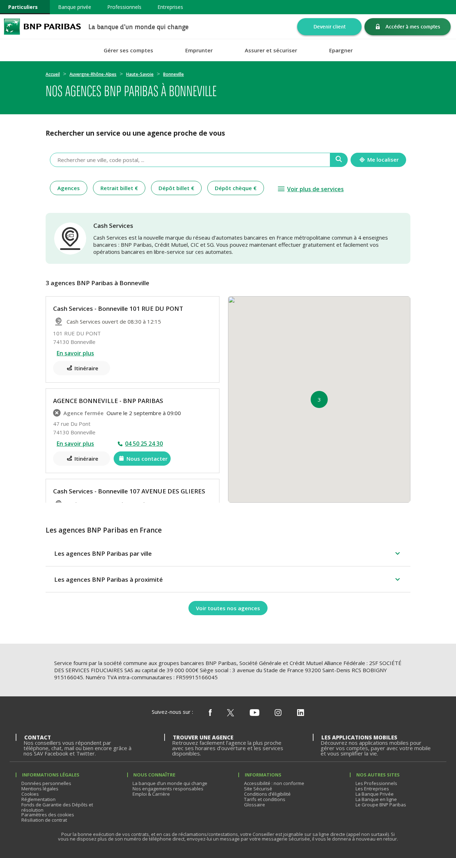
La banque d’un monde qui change (170, 783)
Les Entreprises (372, 788)
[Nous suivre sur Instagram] (278, 713)
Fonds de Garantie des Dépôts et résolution (57, 807)
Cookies (30, 794)
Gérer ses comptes (128, 50)
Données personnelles (46, 783)
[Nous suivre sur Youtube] (254, 713)
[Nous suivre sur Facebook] (210, 713)
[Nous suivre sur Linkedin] (300, 713)
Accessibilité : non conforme (274, 783)
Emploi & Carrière (151, 794)
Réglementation (38, 799)
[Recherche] (339, 160)
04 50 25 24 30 (144, 444)
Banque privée (74, 7)
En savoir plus (75, 353)
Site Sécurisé (258, 788)
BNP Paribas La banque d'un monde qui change (42, 26)
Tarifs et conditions (264, 799)
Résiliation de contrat (44, 820)
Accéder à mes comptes (412, 26)
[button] (319, 399)
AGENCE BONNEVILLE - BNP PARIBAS (108, 401)
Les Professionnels (376, 783)
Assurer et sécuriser (271, 50)
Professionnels (124, 7)
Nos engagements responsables (168, 788)
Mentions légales (39, 788)
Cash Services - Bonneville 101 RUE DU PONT (118, 308)
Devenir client (330, 26)
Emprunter (199, 50)
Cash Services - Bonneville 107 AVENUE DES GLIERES (129, 491)
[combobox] (190, 160)
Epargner (341, 50)
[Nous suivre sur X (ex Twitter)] (230, 713)
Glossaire (254, 804)
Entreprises (170, 7)
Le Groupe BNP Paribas (381, 804)
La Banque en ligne (376, 799)
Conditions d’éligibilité (267, 794)
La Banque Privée (375, 794)
